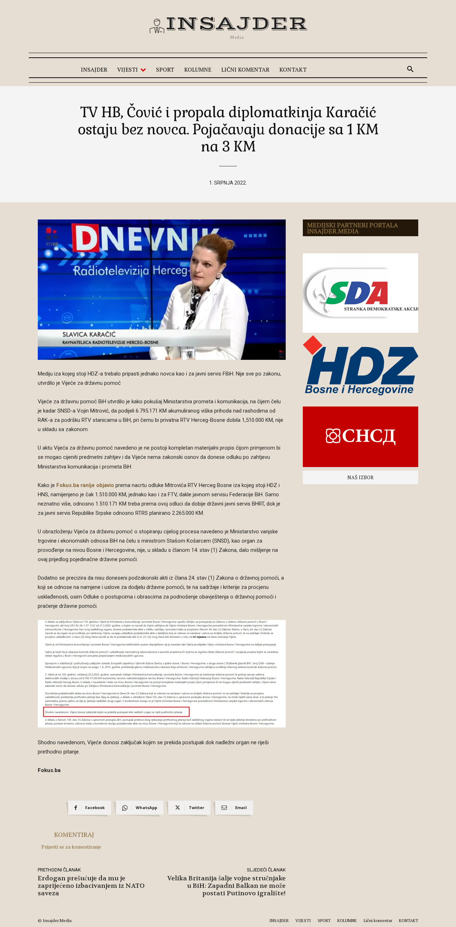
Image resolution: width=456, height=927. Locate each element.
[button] (410, 69)
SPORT (324, 920)
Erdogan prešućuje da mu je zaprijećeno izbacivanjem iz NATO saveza (91, 885)
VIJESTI (303, 920)
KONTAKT (408, 920)
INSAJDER (279, 920)
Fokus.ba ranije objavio (85, 485)
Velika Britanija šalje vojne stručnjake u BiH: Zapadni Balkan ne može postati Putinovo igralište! (226, 885)
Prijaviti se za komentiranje (71, 846)
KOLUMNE (347, 920)
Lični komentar (378, 920)
